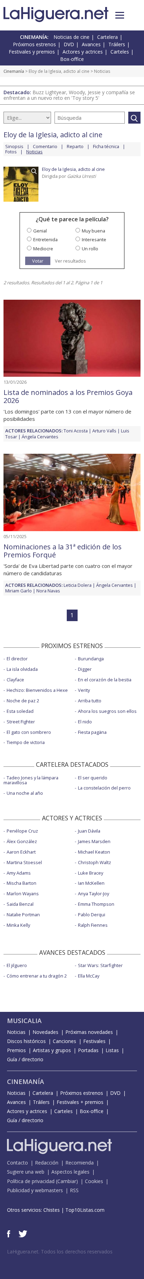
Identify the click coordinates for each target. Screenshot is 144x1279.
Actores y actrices (83, 51)
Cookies (94, 1181)
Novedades (45, 1032)
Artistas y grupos (52, 1050)
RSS (74, 1190)
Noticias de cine (71, 37)
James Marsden (94, 841)
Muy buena (93, 231)
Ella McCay (88, 976)
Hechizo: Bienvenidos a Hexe (37, 690)
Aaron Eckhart (21, 852)
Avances (91, 44)
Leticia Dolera (78, 585)
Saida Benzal (20, 904)
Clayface (15, 679)
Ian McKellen (91, 883)
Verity (84, 690)
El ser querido (92, 777)
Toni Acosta (76, 431)
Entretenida (45, 239)
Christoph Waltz (94, 862)
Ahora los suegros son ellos (107, 711)
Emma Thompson (96, 904)
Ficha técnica (106, 146)
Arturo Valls (104, 431)
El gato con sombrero (29, 732)
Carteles (119, 51)
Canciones (64, 1041)
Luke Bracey (90, 873)
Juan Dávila (89, 831)
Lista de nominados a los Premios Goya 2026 (67, 396)
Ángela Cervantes (40, 436)
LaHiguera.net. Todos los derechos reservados (60, 1251)
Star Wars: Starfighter (100, 965)
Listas (112, 1050)
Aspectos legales (70, 1171)
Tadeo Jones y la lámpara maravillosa (30, 780)
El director (17, 658)
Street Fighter (21, 721)
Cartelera (107, 37)
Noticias (16, 1032)
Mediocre (43, 248)
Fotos (11, 151)
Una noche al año (25, 793)
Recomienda (79, 1162)
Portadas (88, 1050)
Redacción (46, 1162)
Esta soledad (20, 711)
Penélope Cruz (22, 831)
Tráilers (116, 44)
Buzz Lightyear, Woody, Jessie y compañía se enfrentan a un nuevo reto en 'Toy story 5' (69, 95)
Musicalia (24, 1020)
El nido (85, 721)
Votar (37, 261)
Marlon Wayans (23, 893)
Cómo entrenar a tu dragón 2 (37, 976)
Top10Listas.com (85, 1210)
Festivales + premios (80, 1102)
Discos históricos (26, 1041)
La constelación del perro (104, 788)
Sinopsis (14, 146)
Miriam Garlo (18, 591)
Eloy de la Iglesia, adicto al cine (59, 71)
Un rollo (90, 248)
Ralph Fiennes (93, 925)
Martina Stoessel (24, 862)
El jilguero (17, 965)
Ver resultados (70, 261)
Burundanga (91, 658)
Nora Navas (48, 591)
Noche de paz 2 (23, 700)
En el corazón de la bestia (104, 679)
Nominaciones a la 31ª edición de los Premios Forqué (62, 550)
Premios (16, 1050)
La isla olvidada (22, 669)
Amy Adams (19, 873)
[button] (119, 15)
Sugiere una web (25, 1171)
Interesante (94, 239)
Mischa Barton (21, 883)
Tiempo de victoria (26, 742)
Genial (40, 231)
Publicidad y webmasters (35, 1190)
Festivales (94, 1041)
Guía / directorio (25, 1059)
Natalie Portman (23, 914)
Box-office (72, 59)
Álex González (22, 841)
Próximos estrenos (34, 44)
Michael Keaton (94, 852)
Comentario (45, 146)
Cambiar (66, 1181)
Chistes (51, 1210)
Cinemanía (13, 71)
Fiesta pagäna (92, 732)
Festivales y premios (32, 51)
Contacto (17, 1162)
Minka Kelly (18, 925)
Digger (85, 669)
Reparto (75, 146)
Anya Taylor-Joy (93, 893)
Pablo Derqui (91, 914)
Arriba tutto (89, 700)
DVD (69, 44)
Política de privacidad (31, 1181)
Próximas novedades (89, 1032)
